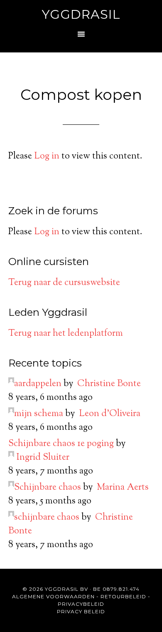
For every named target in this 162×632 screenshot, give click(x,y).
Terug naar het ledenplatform (65, 333)
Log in (46, 156)
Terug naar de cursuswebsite (64, 283)
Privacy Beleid (81, 611)
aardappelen (37, 384)
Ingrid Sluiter (42, 457)
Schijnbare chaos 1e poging (61, 444)
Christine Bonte (109, 384)
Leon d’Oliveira (109, 414)
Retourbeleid (123, 596)
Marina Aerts (123, 487)
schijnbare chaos (46, 517)
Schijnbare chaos (47, 487)
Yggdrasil (81, 14)
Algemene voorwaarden (53, 596)
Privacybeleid (81, 604)
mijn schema (38, 414)
